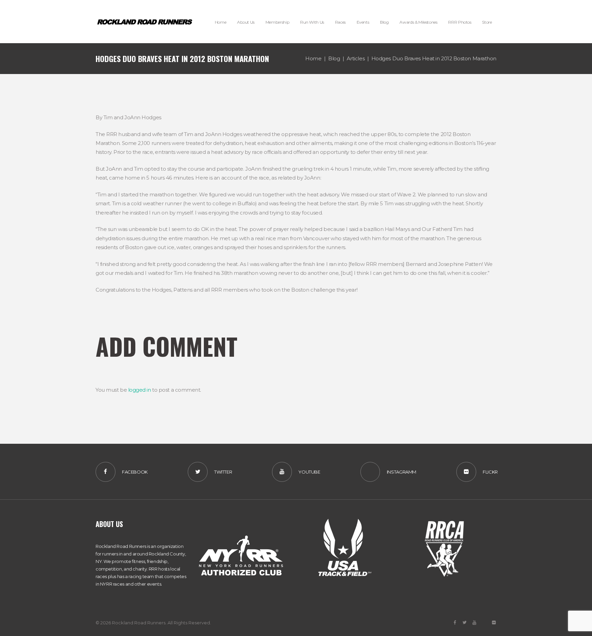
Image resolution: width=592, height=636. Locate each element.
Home (313, 58)
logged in (139, 390)
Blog (334, 58)
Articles (356, 58)
